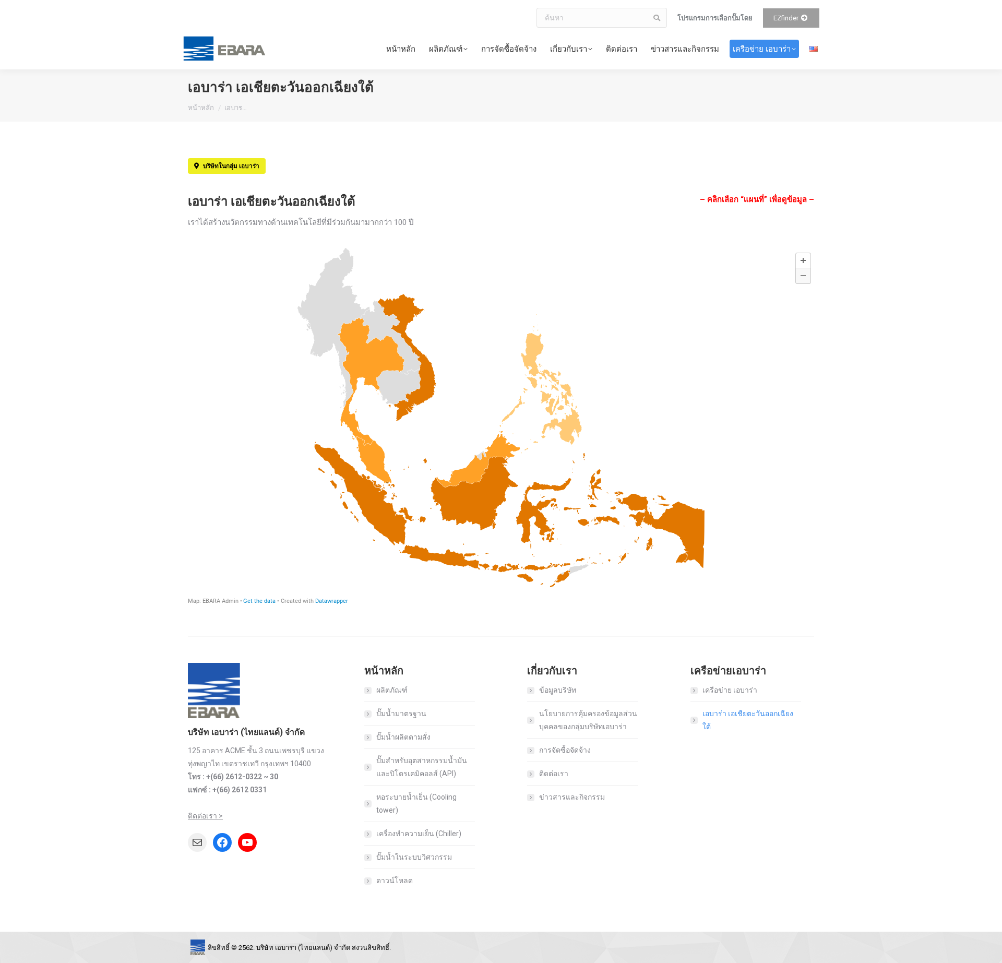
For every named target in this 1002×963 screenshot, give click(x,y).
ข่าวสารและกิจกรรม (572, 797)
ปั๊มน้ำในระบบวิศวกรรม (414, 857)
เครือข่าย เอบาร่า (729, 690)
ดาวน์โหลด (394, 880)
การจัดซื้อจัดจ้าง (565, 750)
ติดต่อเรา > (205, 816)
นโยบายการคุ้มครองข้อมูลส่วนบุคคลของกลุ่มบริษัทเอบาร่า (588, 720)
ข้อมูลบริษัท (557, 690)
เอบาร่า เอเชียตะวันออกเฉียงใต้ (747, 720)
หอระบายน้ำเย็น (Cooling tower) (416, 803)
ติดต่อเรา (553, 773)
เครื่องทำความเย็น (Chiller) (418, 833)
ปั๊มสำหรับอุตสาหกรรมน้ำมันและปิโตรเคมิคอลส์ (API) (421, 767)
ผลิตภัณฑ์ (392, 690)
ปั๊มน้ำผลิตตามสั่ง (403, 737)
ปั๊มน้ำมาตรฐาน (401, 713)
